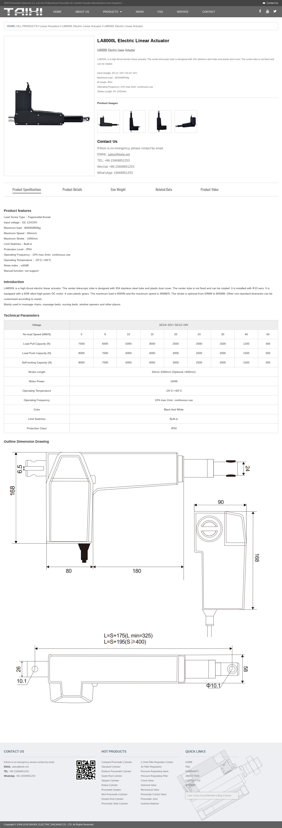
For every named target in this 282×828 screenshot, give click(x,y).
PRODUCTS (110, 11)
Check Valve (147, 780)
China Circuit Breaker (204, 795)
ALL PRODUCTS (27, 26)
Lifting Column (223, 795)
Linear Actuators (49, 26)
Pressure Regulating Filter (154, 776)
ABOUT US (82, 11)
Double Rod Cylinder (112, 799)
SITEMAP (190, 785)
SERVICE (182, 11)
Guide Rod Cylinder (111, 776)
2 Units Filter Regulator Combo (157, 762)
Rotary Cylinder (109, 785)
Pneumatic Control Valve (154, 794)
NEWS (140, 11)
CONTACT (208, 11)
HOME (57, 11)
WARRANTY (192, 771)
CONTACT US (193, 780)
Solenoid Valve (149, 785)
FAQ (160, 11)
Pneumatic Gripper (111, 789)
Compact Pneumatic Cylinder (116, 762)
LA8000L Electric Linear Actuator (81, 26)
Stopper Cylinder (110, 780)
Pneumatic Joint (149, 799)
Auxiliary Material (150, 803)
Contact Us (272, 3)
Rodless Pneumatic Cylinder (116, 771)
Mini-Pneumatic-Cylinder (114, 794)
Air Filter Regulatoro (151, 766)
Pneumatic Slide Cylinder (114, 803)
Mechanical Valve (150, 789)
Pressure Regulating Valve (155, 771)
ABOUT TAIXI (192, 776)
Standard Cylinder (110, 766)
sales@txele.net (119, 154)
